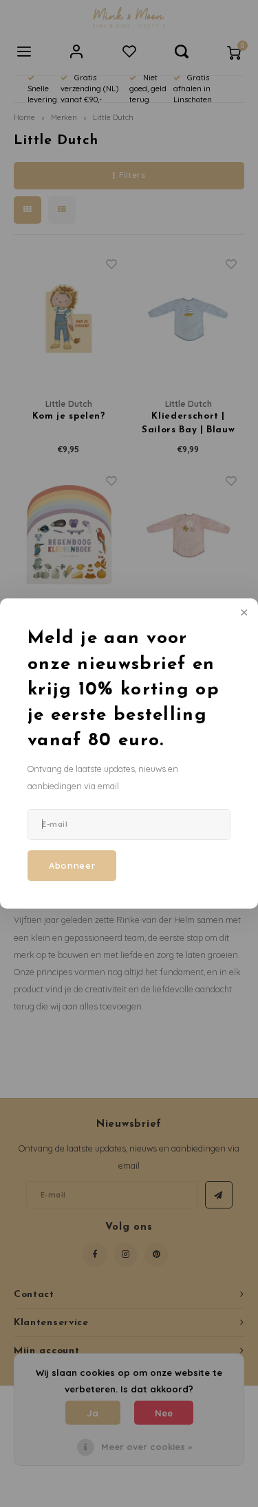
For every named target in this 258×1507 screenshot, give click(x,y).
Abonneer (72, 865)
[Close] (243, 613)
